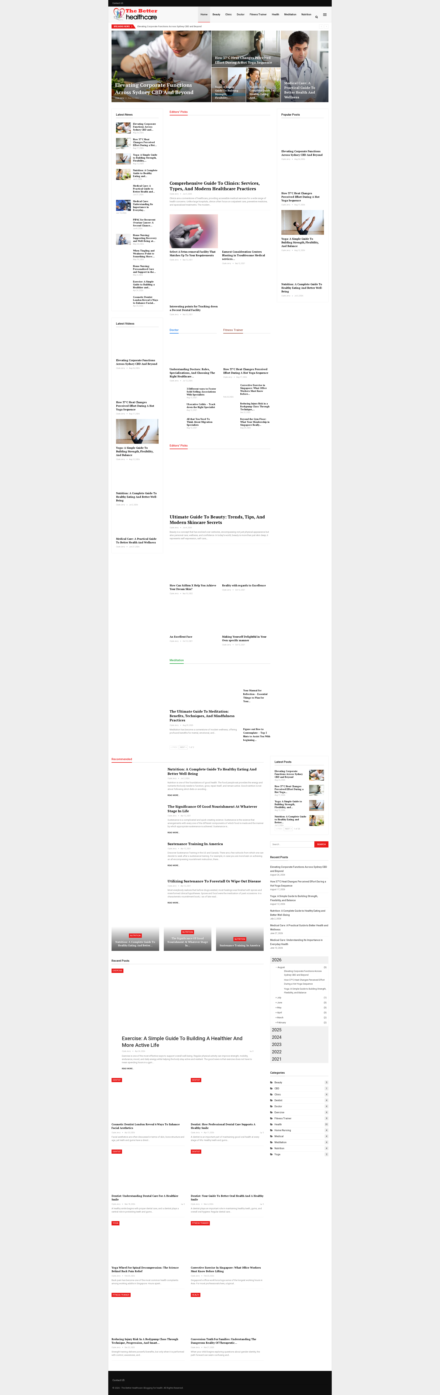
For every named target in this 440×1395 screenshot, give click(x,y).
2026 (277, 959)
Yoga (115, 1223)
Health (275, 14)
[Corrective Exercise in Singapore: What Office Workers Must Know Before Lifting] (230, 389)
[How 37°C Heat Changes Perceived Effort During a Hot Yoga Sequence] (246, 48)
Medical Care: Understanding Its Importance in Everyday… (143, 206)
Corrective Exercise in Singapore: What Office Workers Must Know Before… (253, 389)
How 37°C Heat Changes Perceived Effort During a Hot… (145, 142)
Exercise (117, 970)
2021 (277, 1059)
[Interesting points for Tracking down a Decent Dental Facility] (194, 286)
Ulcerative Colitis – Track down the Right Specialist (201, 406)
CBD (276, 1088)
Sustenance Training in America (195, 843)
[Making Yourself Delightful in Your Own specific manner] (246, 616)
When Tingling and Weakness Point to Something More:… (144, 253)
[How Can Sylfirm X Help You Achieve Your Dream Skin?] (194, 565)
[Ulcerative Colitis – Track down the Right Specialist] (177, 408)
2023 (277, 1044)
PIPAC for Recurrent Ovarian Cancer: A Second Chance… (144, 222)
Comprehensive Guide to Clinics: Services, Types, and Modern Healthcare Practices (215, 185)
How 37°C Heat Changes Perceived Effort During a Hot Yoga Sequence (243, 60)
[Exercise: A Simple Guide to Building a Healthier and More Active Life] (123, 285)
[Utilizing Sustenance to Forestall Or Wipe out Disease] (137, 895)
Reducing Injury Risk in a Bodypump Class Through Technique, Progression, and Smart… (145, 1340)
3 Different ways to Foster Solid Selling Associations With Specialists (201, 391)
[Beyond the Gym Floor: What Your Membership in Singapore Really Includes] (230, 423)
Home (204, 14)
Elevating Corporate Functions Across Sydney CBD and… (144, 126)
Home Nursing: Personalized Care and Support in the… (144, 269)
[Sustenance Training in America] (137, 858)
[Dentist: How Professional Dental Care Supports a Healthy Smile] (227, 1099)
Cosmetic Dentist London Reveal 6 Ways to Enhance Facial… (145, 300)
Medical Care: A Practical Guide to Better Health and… (144, 188)
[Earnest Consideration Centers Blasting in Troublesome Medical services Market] (246, 231)
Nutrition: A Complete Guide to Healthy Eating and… (262, 92)
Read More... (174, 795)
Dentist (117, 1080)
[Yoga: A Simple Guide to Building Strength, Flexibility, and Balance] (228, 84)
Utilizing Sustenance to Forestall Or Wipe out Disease (214, 881)
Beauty (216, 14)
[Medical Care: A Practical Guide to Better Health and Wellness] (304, 66)
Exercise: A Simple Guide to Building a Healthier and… (144, 284)
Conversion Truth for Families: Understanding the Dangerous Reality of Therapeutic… (223, 1340)
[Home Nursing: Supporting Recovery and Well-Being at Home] (123, 239)
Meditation (290, 14)
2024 (277, 1037)
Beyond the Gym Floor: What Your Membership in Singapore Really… (255, 421)
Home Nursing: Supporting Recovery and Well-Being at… (145, 238)
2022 (277, 1051)
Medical (279, 1136)
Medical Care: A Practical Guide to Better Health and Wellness (299, 90)
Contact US (117, 3)
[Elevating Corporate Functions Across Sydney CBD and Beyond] (161, 66)
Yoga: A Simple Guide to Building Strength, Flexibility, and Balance (134, 451)
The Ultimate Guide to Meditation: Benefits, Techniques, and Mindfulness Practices (202, 715)
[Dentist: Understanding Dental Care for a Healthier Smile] (148, 1171)
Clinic (228, 14)
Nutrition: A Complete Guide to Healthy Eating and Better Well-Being (136, 496)
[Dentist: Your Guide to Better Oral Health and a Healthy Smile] (227, 1171)
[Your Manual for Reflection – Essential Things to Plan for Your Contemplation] (256, 677)
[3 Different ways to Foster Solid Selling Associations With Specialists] (177, 392)
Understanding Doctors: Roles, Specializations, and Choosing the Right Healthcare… (192, 372)
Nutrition (306, 14)
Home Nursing (282, 1130)
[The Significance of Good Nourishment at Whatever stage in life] (137, 820)
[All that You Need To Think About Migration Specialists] (177, 423)
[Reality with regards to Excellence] (246, 565)
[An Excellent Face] (194, 616)
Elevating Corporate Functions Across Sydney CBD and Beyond (169, 26)
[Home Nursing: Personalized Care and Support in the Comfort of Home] (123, 270)
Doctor (241, 14)
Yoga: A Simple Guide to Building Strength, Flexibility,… (226, 92)
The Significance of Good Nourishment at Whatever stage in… (187, 942)
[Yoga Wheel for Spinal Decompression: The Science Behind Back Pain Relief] (148, 1242)
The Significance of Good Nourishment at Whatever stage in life (212, 808)
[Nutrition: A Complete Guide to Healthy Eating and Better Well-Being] (263, 84)
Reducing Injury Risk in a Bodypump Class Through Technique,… (255, 406)
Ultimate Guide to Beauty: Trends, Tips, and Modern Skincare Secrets (217, 519)
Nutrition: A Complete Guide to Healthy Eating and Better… (135, 943)
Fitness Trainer (258, 14)
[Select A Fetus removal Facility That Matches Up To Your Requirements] (194, 231)
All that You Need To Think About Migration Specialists (199, 421)
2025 (277, 1029)
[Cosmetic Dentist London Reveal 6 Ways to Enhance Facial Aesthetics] (123, 301)
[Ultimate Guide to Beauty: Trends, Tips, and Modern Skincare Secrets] (220, 482)
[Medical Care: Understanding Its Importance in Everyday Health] (123, 205)
